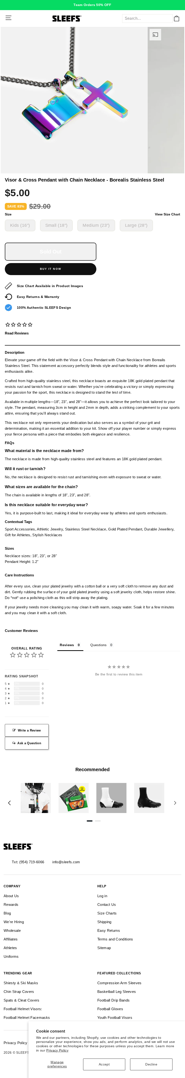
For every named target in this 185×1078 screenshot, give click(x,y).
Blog (7, 913)
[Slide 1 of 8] (36, 798)
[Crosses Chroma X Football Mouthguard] (36, 798)
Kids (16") (20, 225)
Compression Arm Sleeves (119, 983)
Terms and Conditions (115, 939)
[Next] (175, 802)
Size (92, 214)
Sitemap (104, 948)
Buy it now (50, 268)
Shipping (104, 922)
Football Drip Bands (113, 1000)
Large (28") (136, 225)
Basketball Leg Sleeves (116, 992)
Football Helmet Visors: (23, 1009)
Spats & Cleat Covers (22, 1000)
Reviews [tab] (67, 645)
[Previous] (9, 802)
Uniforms (11, 956)
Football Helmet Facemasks (27, 1017)
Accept (104, 1064)
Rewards (11, 904)
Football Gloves (110, 1009)
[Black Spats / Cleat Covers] (149, 798)
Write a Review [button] (29, 730)
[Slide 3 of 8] (111, 798)
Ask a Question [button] (29, 743)
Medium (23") (96, 225)
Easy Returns (108, 930)
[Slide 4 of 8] (149, 798)
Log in (102, 896)
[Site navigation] (8, 17)
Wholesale (12, 930)
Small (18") (56, 225)
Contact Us (106, 904)
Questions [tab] (98, 645)
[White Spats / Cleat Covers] (111, 798)
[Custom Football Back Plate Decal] (74, 798)
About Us (11, 896)
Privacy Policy (57, 1050)
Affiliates (11, 939)
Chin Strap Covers (19, 992)
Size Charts (107, 913)
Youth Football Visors (114, 1017)
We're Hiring (14, 922)
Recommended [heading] (92, 769)
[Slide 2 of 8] (73, 798)
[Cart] (176, 18)
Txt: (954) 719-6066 (28, 862)
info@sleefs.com (66, 862)
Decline (151, 1064)
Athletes (10, 948)
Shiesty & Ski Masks (21, 983)
